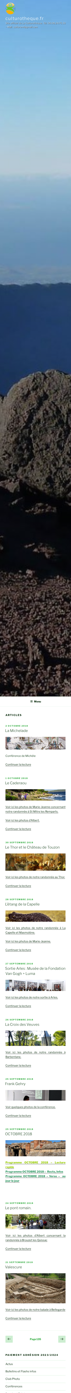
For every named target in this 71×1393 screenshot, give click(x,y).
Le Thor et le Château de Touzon (32, 847)
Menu (37, 701)
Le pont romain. (18, 1208)
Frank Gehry (15, 1084)
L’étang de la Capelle (22, 904)
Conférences (13, 1386)
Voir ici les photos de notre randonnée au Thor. (35, 877)
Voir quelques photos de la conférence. (30, 1107)
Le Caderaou (16, 783)
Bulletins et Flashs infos (20, 1371)
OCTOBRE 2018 (18, 1134)
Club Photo (12, 1379)
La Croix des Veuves (22, 1024)
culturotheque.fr (24, 18)
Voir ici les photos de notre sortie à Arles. (31, 997)
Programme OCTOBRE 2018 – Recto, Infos (34, 1171)
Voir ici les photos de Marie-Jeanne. (28, 941)
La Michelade (16, 730)
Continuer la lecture (18, 764)
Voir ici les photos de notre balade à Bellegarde (35, 1309)
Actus (9, 1364)
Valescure (13, 1267)
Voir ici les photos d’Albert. (22, 820)
